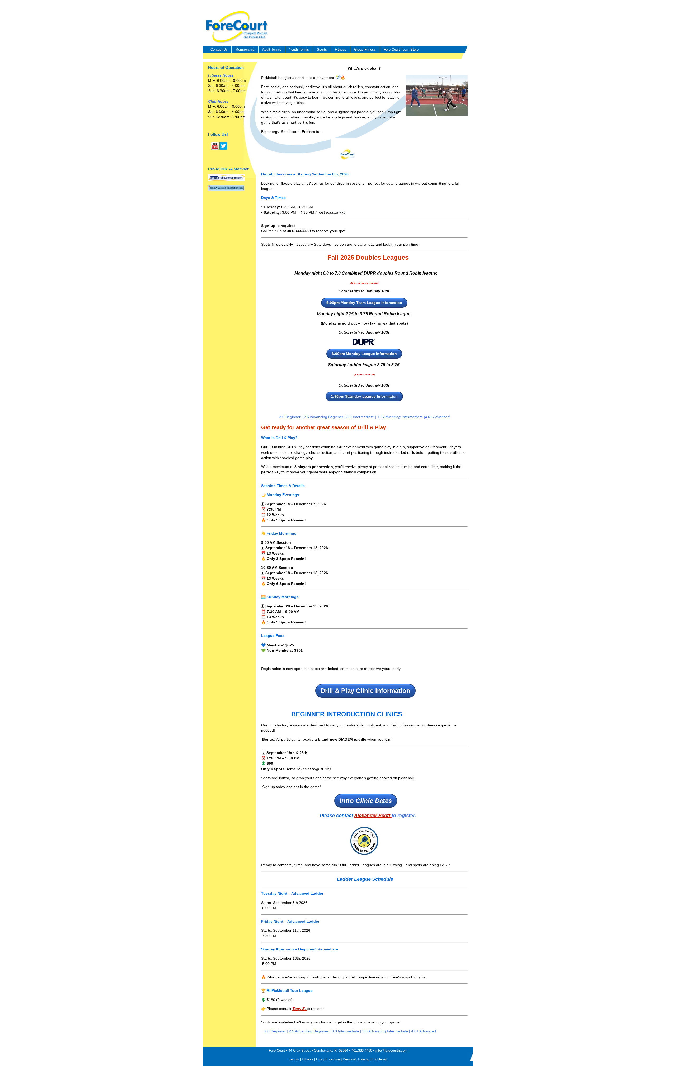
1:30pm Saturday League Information (364, 396)
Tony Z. (299, 1009)
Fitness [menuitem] (340, 49)
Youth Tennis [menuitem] (299, 49)
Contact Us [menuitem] (219, 49)
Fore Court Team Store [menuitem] (401, 49)
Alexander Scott (373, 815)
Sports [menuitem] (322, 49)
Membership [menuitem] (245, 49)
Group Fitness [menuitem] (365, 49)
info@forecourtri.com (391, 1050)
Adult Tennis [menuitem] (271, 49)
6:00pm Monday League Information (364, 353)
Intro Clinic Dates (366, 800)
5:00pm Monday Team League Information (364, 303)
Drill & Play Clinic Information (365, 690)
